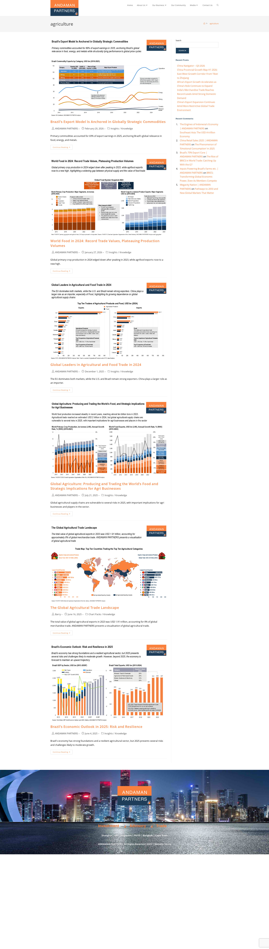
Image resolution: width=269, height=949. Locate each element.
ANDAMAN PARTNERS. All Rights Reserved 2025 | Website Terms (134, 844)
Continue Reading (63, 146)
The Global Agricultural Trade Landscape (84, 607)
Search (178, 40)
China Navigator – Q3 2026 (191, 65)
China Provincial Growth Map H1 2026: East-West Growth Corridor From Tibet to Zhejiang (197, 73)
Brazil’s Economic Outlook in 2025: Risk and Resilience (96, 726)
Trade (161, 826)
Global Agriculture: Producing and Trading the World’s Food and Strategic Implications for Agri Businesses (104, 486)
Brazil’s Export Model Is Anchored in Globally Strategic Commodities (108, 121)
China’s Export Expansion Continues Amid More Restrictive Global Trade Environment (196, 106)
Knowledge (127, 128)
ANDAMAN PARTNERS (66, 128)
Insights (115, 128)
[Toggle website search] (218, 5)
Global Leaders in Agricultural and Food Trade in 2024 (95, 364)
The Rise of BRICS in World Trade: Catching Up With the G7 (199, 160)
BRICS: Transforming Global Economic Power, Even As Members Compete (198, 176)
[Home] (204, 23)
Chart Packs (95, 614)
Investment (108, 826)
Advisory (137, 826)
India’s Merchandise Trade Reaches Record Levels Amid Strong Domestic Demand (196, 94)
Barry (58, 614)
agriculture (214, 23)
